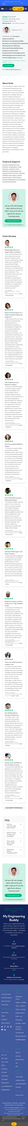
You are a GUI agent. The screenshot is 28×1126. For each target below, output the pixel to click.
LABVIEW (5, 175)
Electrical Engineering (21, 1036)
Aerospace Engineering (9, 165)
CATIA (17, 169)
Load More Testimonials (14, 808)
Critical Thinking (16, 177)
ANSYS (20, 175)
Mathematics (19, 996)
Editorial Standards (9, 1105)
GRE (2, 1058)
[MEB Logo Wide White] (4, 8)
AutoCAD (12, 169)
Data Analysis (13, 175)
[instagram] (11, 1026)
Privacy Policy (15, 1103)
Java (21, 1016)
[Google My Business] (2, 1026)
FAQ (17, 1063)
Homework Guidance (6, 997)
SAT (2, 1055)
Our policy (21, 979)
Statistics (18, 1002)
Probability (23, 1002)
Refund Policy (22, 1103)
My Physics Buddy (19, 1105)
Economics (18, 1023)
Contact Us (4, 1019)
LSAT (2, 1062)
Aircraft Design (6, 177)
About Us (18, 1052)
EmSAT (3, 1065)
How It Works (4, 1012)
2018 (21, 293)
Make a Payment (5, 1023)
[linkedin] (5, 1029)
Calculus (18, 999)
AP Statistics (4, 1079)
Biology (17, 1009)
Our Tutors (18, 1056)
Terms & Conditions (6, 1103)
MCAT (6, 1062)
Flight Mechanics (10, 295)
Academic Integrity (20, 1080)
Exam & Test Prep (5, 1001)
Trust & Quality (19, 1076)
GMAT (6, 1058)
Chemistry (22, 1006)
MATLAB (21, 173)
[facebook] (5, 1026)
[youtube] (2, 1029)
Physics (17, 1006)
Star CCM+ (15, 173)
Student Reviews (20, 1059)
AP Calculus (4, 1068)
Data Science (19, 1019)
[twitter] (8, 1026)
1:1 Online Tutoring (6, 994)
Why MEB (18, 1087)
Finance (24, 1023)
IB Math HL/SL (5, 1082)
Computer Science (20, 1012)
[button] (14, 826)
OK (14, 1124)
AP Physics (4, 1072)
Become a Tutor (19, 1095)
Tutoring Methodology (21, 1083)
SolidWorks (5, 171)
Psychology (23, 1009)
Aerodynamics (13, 167)
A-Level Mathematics (6, 1086)
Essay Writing (4, 1004)
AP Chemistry (4, 1075)
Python (17, 1016)
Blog (17, 1066)
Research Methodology (9, 179)
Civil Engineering (20, 1032)
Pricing (3, 1016)
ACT (5, 1055)
